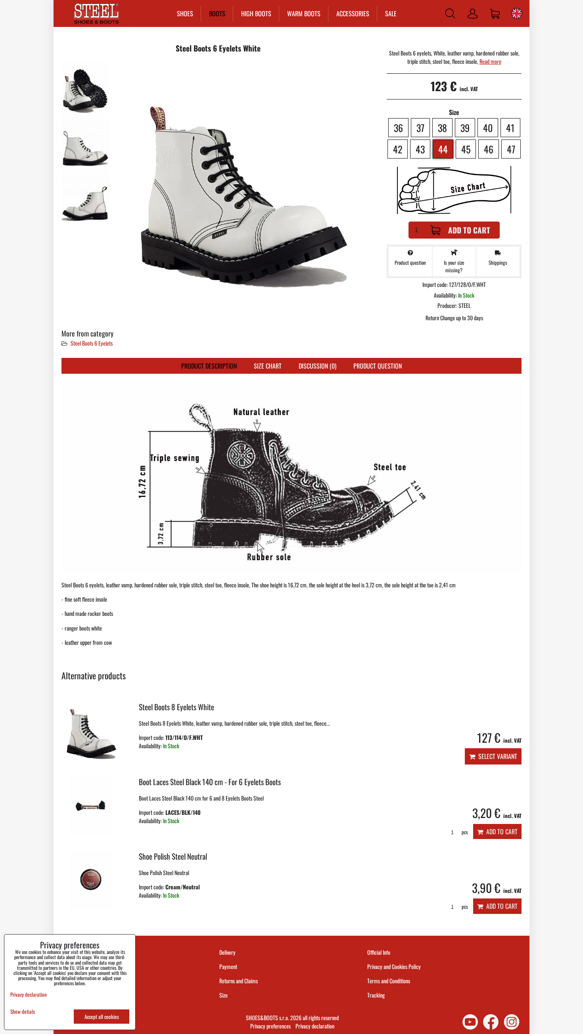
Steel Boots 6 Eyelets (92, 343)
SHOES (185, 13)
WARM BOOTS (303, 13)
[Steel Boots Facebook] (491, 1022)
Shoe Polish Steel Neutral (173, 856)
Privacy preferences (270, 1026)
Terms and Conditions (388, 981)
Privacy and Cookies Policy (394, 966)
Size (224, 995)
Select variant (496, 756)
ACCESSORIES (352, 13)
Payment (228, 966)
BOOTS (217, 13)
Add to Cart (469, 230)
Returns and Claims (238, 981)
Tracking (376, 995)
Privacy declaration (314, 1026)
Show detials (22, 1012)
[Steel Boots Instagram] (512, 1022)
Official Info (378, 952)
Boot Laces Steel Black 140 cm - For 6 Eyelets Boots (210, 781)
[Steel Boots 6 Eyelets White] (85, 86)
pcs (464, 832)
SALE (391, 13)
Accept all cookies (101, 1017)
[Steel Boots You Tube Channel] (470, 1022)
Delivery (227, 952)
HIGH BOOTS (256, 13)
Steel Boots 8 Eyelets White (176, 707)
